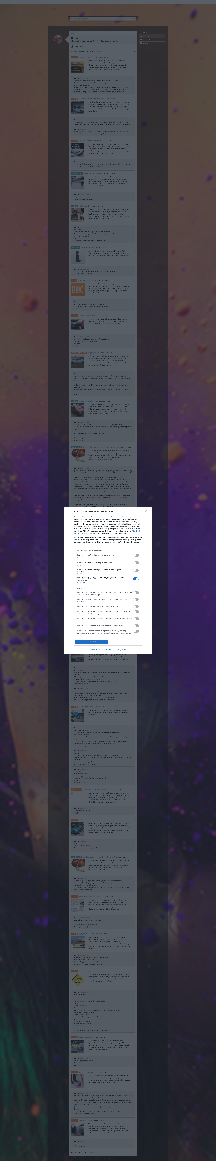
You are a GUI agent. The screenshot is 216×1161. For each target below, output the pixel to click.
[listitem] (108, 550)
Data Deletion (95, 650)
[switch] (136, 555)
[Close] (147, 512)
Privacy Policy (121, 650)
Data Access (108, 650)
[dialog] (108, 580)
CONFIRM (92, 642)
